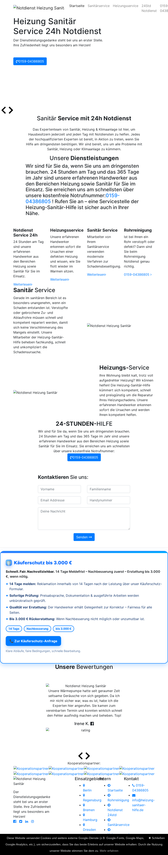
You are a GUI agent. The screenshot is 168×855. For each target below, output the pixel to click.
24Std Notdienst (149, 8)
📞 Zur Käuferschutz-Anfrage (33, 641)
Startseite (77, 5)
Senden (82, 537)
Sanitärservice (99, 6)
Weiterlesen (22, 284)
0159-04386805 (137, 274)
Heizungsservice (125, 6)
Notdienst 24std (115, 812)
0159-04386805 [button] (31, 61)
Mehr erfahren (109, 850)
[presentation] (3, 111)
